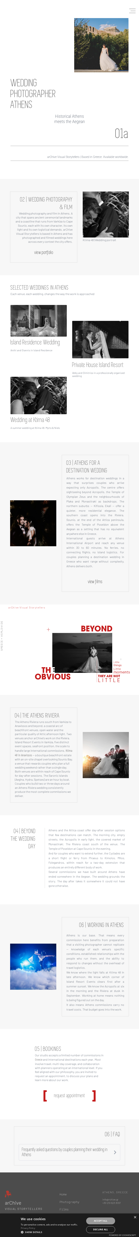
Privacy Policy (28, 1228)
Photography (69, 1202)
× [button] (135, 1217)
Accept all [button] (101, 1220)
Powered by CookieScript (122, 1235)
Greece (38, 1059)
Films (64, 1209)
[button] (52, 1232)
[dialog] (69, 1225)
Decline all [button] (100, 1229)
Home (63, 1194)
